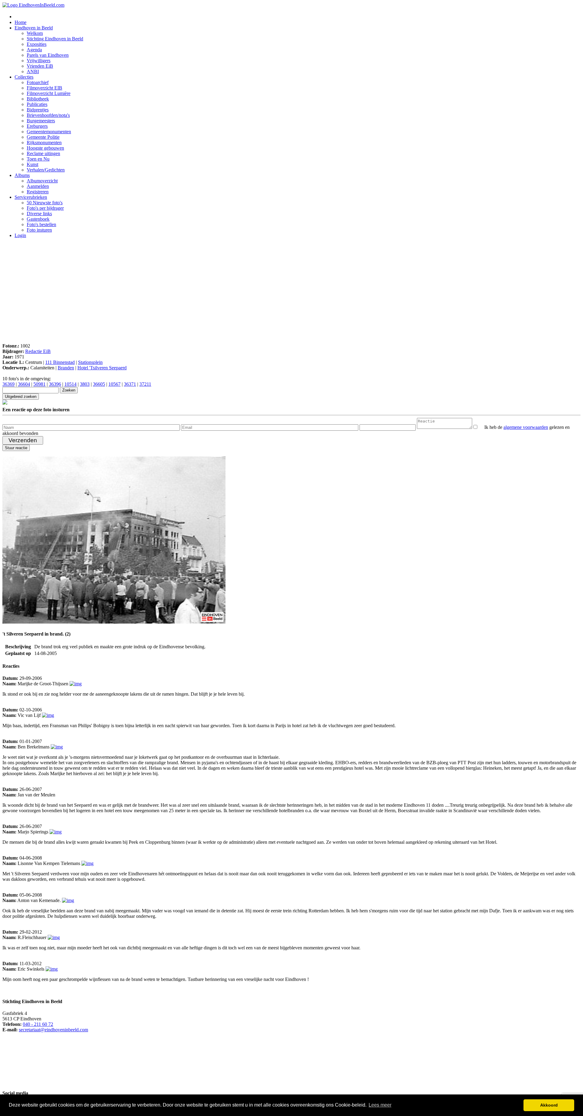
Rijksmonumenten (44, 142)
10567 (114, 384)
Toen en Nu (38, 158)
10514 (70, 384)
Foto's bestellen (41, 224)
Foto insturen (39, 229)
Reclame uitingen (43, 153)
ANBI (33, 71)
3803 (85, 384)
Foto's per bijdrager (45, 208)
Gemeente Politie (43, 137)
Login (20, 235)
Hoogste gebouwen (45, 148)
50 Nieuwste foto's (45, 202)
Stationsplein (90, 362)
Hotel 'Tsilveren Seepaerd (102, 367)
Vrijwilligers (38, 60)
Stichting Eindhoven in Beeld (55, 38)
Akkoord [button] (549, 1105)
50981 (39, 384)
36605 (99, 384)
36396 (55, 384)
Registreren (38, 191)
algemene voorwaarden (525, 427)
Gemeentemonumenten (49, 131)
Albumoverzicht (42, 180)
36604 (24, 384)
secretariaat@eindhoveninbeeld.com (53, 1029)
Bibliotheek (38, 98)
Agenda (34, 49)
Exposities (36, 44)
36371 (130, 384)
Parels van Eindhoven (48, 55)
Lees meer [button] (380, 1105)
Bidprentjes (38, 109)
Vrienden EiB (40, 66)
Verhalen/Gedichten (46, 169)
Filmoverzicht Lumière (48, 93)
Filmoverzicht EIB (44, 87)
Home (20, 22)
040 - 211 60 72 (38, 1024)
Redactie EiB (38, 351)
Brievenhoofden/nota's (48, 115)
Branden (66, 367)
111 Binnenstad (60, 362)
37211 (145, 384)
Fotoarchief (38, 82)
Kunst (32, 164)
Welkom (35, 33)
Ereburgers (37, 126)
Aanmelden (38, 186)
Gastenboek (38, 219)
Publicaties (37, 104)
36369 (8, 384)
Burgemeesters (41, 120)
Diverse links (39, 213)
